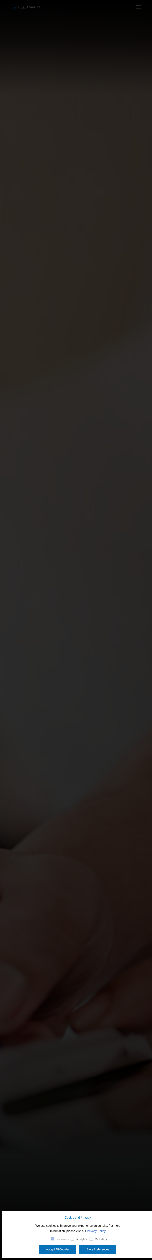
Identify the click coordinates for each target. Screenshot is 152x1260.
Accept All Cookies (58, 1249)
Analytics (81, 1239)
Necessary (63, 1239)
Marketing (101, 1239)
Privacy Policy (96, 1231)
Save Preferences (98, 1249)
